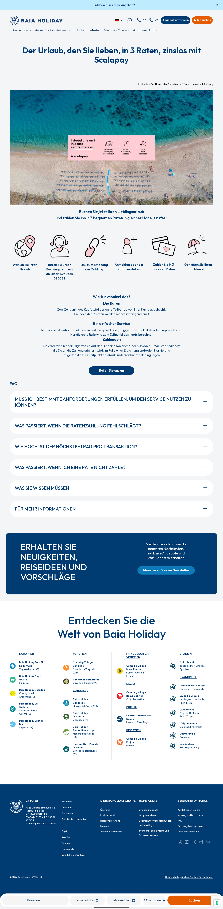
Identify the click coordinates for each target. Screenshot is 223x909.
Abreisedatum (122, 900)
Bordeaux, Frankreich (192, 687)
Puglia (131, 707)
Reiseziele (33, 900)
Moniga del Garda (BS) (85, 703)
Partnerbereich (108, 815)
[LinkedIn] (201, 842)
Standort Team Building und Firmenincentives (154, 833)
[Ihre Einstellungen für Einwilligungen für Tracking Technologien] (217, 903)
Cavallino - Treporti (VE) (84, 667)
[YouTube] (187, 842)
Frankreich (188, 677)
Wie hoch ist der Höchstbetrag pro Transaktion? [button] (76, 446)
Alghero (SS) (31, 724)
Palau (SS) (30, 679)
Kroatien (133, 730)
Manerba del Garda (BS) (84, 732)
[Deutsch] (119, 20)
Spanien (185, 653)
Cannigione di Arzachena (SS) (32, 693)
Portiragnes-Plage (190, 745)
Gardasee (81, 690)
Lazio (130, 684)
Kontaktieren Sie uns (189, 809)
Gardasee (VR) (81, 716)
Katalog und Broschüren (191, 815)
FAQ (180, 820)
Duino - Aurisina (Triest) (136, 671)
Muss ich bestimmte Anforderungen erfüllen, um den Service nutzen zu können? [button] (103, 402)
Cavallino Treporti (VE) (86, 681)
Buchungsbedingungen (190, 826)
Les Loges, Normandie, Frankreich (192, 699)
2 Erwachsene (153, 900)
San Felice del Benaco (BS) (85, 749)
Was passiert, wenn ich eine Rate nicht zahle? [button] (70, 467)
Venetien (80, 653)
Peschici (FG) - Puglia (138, 719)
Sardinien (26, 653)
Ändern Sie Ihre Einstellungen (197, 877)
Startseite (142, 84)
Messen (104, 826)
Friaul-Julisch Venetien (137, 655)
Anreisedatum (86, 900)
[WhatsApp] (208, 842)
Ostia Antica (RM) (136, 696)
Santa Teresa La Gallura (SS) (28, 709)
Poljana (136, 742)
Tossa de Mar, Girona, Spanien (192, 666)
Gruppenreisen (147, 815)
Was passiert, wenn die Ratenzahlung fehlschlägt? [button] (78, 426)
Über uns (105, 809)
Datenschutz (172, 877)
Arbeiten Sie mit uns (111, 831)
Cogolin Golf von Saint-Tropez (189, 713)
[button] (111, 370)
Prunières (187, 735)
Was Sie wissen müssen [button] (42, 488)
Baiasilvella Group (110, 820)
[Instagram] (194, 842)
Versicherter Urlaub (188, 831)
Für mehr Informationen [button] (45, 509)
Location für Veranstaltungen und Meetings (155, 823)
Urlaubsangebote (148, 809)
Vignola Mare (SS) (31, 666)
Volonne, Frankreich (191, 725)
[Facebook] (180, 842)
